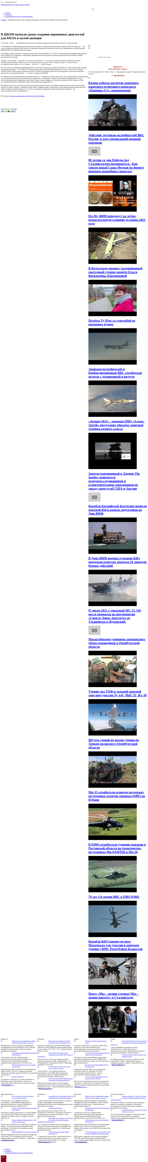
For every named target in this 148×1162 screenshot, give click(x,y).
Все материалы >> (8, 1085)
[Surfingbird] (15, 111)
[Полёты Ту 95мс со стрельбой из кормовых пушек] (112, 364)
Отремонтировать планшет (55, 1108)
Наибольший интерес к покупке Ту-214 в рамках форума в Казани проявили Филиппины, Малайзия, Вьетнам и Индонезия (55, 1120)
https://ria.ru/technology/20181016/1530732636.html (27, 96)
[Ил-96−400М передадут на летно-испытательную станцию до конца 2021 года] (112, 263)
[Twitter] (4, 111)
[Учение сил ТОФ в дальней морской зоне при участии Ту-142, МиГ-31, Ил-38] (112, 735)
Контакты (8, 15)
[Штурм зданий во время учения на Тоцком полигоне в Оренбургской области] (112, 787)
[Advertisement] (44, 25)
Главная (7, 13)
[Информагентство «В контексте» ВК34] (15, 5)
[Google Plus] (13, 111)
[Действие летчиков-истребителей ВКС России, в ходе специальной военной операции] (94, 155)
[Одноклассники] (6, 111)
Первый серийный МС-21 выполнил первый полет (24, 1132)
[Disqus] (44, 140)
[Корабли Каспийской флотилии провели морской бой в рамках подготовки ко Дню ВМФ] (112, 553)
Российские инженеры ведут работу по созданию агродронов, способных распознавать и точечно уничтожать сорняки (128, 1098)
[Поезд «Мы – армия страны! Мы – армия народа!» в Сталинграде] (112, 1037)
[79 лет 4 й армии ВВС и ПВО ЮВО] (112, 936)
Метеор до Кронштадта (18, 1076)
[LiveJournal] (11, 111)
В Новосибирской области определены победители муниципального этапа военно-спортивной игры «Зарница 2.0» (129, 1042)
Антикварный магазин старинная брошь (19, 16)
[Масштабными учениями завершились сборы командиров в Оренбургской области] (112, 686)
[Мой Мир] (9, 111)
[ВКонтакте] (2, 111)
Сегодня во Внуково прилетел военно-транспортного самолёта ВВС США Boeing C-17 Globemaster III (55, 1054)
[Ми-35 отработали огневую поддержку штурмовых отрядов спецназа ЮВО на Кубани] (112, 839)
